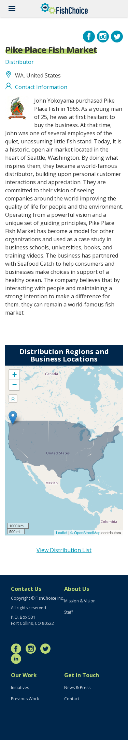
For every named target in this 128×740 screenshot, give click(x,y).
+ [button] (14, 374)
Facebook (18, 649)
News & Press (77, 687)
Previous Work (25, 699)
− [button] (14, 385)
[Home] (64, 8)
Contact (71, 699)
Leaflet (61, 532)
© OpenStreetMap (85, 532)
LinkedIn (18, 659)
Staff (68, 612)
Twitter (47, 649)
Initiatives (20, 687)
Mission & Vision (80, 601)
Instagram (32, 649)
